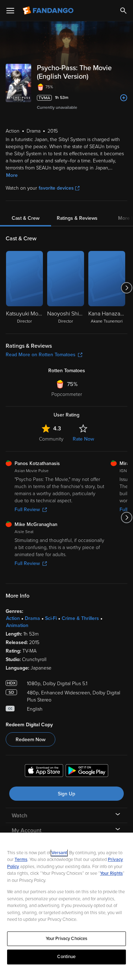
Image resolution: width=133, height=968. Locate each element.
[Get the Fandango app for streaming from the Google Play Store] (87, 771)
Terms (21, 859)
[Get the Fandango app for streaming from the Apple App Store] (43, 771)
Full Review (27, 510)
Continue (66, 956)
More (12, 175)
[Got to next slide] (126, 288)
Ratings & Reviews (77, 218)
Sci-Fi (51, 618)
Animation (17, 625)
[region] (66, 900)
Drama (32, 618)
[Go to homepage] (48, 11)
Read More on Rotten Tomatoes (41, 355)
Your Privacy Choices (67, 938)
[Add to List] (123, 97)
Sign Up (66, 794)
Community (51, 439)
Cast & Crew (25, 218)
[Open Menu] (10, 10)
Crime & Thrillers (80, 618)
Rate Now (83, 439)
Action (13, 618)
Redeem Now (30, 740)
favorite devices (56, 188)
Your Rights (111, 873)
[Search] (123, 11)
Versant (59, 853)
